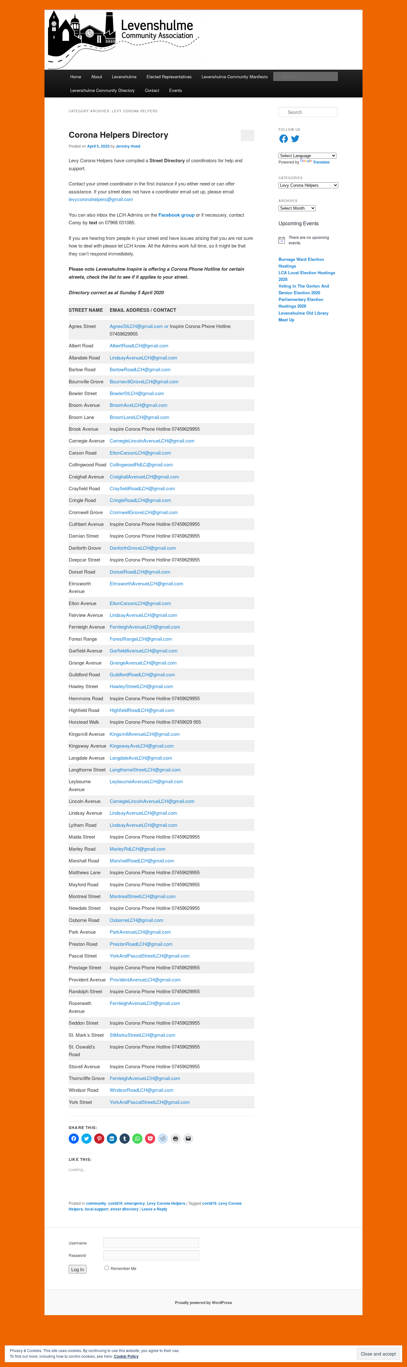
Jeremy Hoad (128, 146)
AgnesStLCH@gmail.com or (139, 326)
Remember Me (123, 1268)
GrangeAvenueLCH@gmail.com (144, 662)
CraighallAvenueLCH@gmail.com (145, 476)
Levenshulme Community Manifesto (235, 76)
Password (77, 1255)
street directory (124, 1209)
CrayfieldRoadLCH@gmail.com (143, 488)
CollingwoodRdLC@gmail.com (142, 464)
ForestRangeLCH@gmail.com (142, 638)
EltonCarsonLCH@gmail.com (141, 452)
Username (78, 1242)
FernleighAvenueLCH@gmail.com (146, 626)
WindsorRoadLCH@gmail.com (142, 1089)
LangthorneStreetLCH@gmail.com (146, 769)
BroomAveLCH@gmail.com (139, 404)
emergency (134, 1203)
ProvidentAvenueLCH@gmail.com (146, 979)
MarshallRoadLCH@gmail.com (143, 860)
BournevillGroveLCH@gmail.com (145, 381)
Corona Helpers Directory (118, 134)
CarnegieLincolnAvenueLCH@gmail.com (153, 440)
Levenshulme (124, 76)
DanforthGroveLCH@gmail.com (143, 547)
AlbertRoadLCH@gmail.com (141, 345)
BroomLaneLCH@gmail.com (140, 417)
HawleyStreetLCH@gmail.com (142, 686)
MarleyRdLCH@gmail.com (138, 848)
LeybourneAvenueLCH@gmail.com (147, 781)
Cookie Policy (126, 1356)
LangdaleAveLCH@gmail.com (142, 757)
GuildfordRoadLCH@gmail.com (143, 674)
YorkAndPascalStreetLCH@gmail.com (150, 955)
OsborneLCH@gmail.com (137, 920)
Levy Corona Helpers (166, 1203)
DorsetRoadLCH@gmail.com (141, 571)
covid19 (115, 1203)
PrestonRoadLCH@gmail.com (142, 943)
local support (96, 1209)
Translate (321, 162)
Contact (152, 90)
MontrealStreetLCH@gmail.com (143, 896)
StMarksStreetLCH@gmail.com (143, 1034)
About (96, 76)
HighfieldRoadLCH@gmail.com (143, 710)
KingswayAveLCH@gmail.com (142, 745)
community (96, 1203)
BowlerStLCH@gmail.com (137, 393)
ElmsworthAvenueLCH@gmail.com (147, 583)
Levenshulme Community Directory (102, 90)
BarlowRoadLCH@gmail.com (141, 369)
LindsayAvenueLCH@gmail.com (144, 357)
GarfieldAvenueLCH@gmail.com (144, 650)
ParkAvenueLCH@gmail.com (141, 931)
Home (75, 76)
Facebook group (176, 214)
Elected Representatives (169, 76)
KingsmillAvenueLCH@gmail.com (146, 733)
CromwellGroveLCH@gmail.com (144, 512)
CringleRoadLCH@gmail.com (141, 500)
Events (175, 90)
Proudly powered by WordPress (203, 1302)
